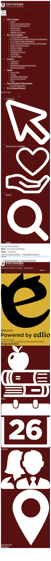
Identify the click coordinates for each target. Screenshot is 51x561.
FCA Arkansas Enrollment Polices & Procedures (28, 43)
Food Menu (14, 54)
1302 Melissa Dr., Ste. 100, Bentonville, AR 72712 (20, 270)
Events (3, 256)
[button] (13, 19)
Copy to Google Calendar (10, 254)
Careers (13, 74)
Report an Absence (17, 68)
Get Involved (15, 30)
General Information (18, 86)
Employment (15, 28)
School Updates (16, 48)
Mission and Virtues (17, 32)
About (12, 22)
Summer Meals (16, 56)
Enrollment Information (19, 77)
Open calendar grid (28, 261)
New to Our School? (18, 79)
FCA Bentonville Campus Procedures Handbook (28, 39)
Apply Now (14, 72)
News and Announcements (20, 24)
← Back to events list (10, 261)
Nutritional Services (17, 52)
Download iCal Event (31, 254)
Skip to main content (8, 2)
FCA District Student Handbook (22, 41)
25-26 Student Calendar (19, 37)
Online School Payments (19, 46)
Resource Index (16, 50)
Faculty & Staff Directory (20, 26)
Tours (12, 81)
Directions (14, 63)
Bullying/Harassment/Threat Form (23, 65)
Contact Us (14, 61)
